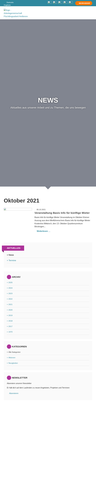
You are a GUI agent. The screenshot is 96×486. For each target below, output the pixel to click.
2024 (10, 288)
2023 (10, 293)
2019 (10, 315)
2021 (10, 304)
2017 (10, 326)
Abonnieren (13, 393)
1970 (10, 332)
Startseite (10, 2)
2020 (10, 310)
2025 (10, 282)
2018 (10, 321)
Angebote (7, 5)
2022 (10, 299)
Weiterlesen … (43, 231)
